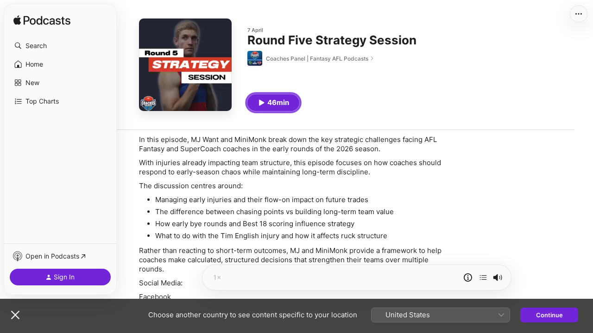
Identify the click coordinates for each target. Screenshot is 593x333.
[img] (41, 20)
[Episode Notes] (467, 277)
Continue (549, 315)
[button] (60, 46)
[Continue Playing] (483, 277)
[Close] (15, 315)
